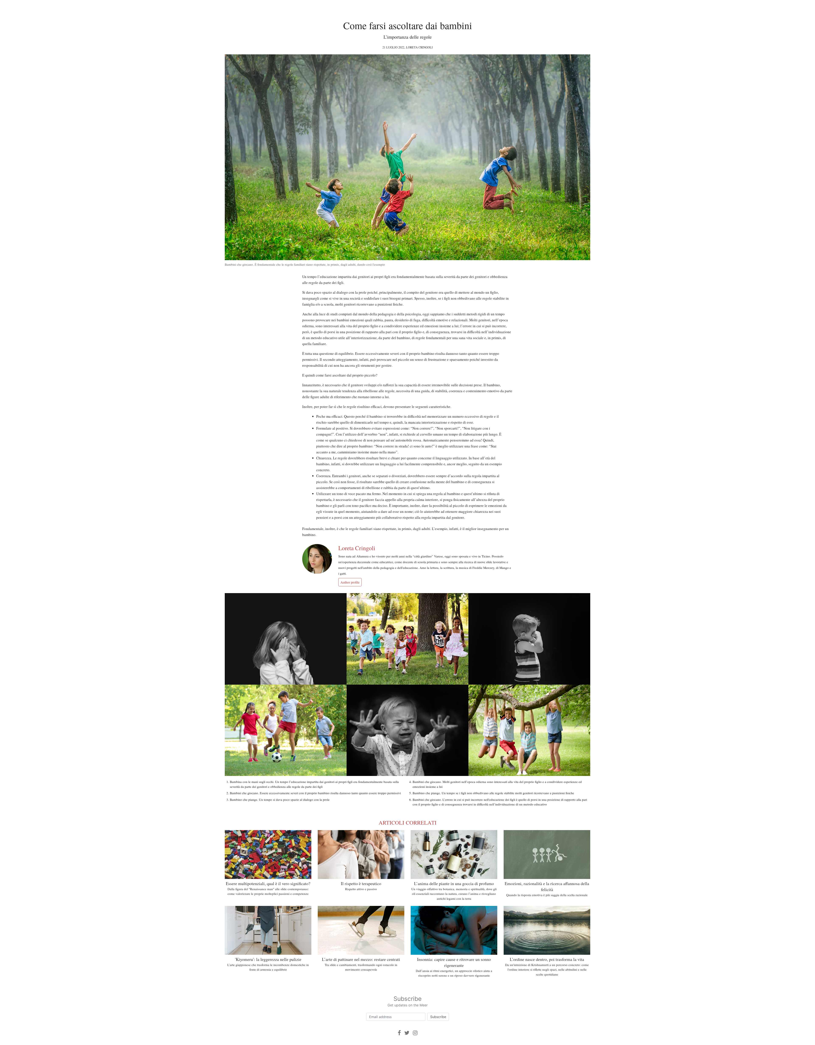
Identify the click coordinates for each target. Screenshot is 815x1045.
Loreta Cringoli (419, 47)
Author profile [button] (350, 582)
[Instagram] (415, 1032)
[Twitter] (407, 1032)
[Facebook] (399, 1032)
